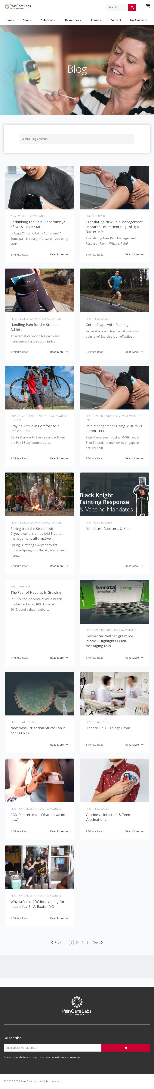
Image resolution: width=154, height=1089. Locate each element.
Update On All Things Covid (108, 728)
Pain (40, 216)
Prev (57, 942)
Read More (57, 254)
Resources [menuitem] (72, 20)
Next (96, 942)
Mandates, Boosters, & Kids (108, 528)
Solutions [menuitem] (47, 20)
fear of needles (20, 586)
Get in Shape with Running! (107, 324)
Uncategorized (95, 216)
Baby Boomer (18, 416)
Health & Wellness (22, 318)
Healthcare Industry (99, 416)
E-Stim (116, 416)
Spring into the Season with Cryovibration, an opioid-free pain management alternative (38, 533)
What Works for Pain (24, 216)
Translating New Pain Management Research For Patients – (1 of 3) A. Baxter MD (114, 227)
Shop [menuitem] (26, 20)
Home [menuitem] (10, 20)
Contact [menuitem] (115, 20)
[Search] (132, 7)
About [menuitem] (95, 20)
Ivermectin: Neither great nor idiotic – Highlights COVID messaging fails (109, 641)
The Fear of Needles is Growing (36, 592)
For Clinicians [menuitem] (139, 20)
